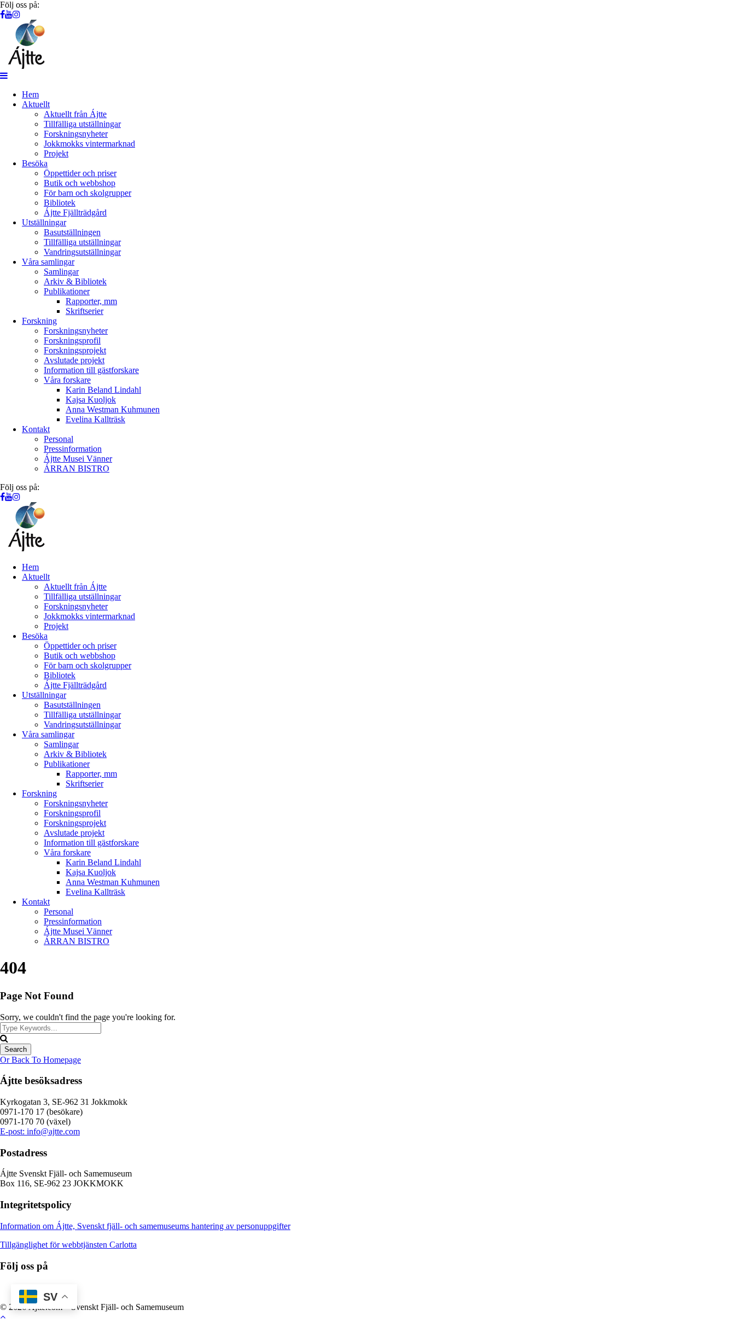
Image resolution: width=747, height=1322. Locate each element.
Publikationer (67, 291)
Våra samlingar (48, 261)
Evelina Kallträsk (95, 419)
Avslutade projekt (74, 360)
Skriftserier (84, 311)
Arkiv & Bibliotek (75, 281)
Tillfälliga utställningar (82, 124)
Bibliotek (59, 202)
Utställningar (44, 222)
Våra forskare (67, 380)
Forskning (39, 320)
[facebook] (2, 14)
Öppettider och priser (80, 173)
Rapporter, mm (91, 301)
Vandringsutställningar (82, 252)
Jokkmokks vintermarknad (89, 143)
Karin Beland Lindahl (103, 389)
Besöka (35, 163)
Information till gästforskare (91, 370)
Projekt (56, 153)
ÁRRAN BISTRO (76, 468)
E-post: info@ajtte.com (40, 1131)
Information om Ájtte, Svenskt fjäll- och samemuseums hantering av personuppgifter (145, 1226)
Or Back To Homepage (40, 1059)
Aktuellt (36, 104)
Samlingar (61, 271)
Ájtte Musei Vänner (78, 458)
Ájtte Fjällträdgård (75, 212)
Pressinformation (73, 448)
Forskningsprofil (72, 340)
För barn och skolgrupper (87, 192)
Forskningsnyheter (76, 133)
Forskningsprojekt (75, 350)
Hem (30, 94)
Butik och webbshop (79, 183)
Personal (58, 439)
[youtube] (9, 14)
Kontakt (36, 429)
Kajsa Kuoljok (91, 399)
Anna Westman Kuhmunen (113, 409)
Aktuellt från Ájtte (75, 114)
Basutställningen (72, 232)
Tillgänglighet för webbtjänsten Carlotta (68, 1244)
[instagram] (16, 14)
